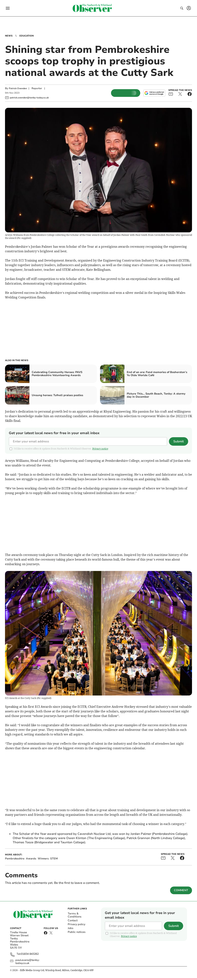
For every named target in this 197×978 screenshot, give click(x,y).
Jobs (70, 928)
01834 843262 (30, 954)
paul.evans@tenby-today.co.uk (27, 962)
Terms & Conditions (74, 915)
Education (26, 35)
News (9, 35)
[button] (7, 8)
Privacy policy (76, 924)
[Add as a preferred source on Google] (154, 93)
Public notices (76, 932)
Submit (178, 441)
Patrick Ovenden (18, 88)
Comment (181, 890)
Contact (73, 920)
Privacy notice (100, 448)
